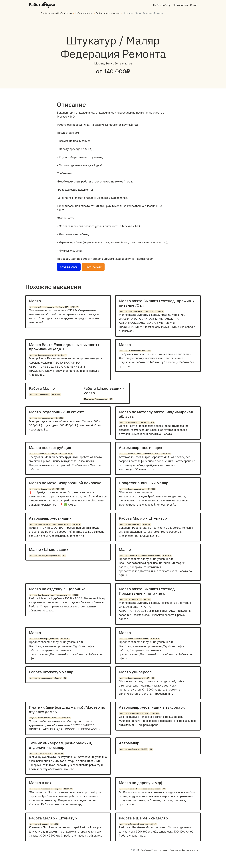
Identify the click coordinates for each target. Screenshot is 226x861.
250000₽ (154, 714)
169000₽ (59, 418)
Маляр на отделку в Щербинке (57, 589)
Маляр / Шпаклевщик (48, 549)
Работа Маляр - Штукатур (143, 518)
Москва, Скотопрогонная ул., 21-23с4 (136, 311)
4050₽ (75, 595)
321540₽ (159, 311)
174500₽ (147, 524)
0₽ (149, 351)
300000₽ (67, 454)
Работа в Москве (83, 13)
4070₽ (147, 599)
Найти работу (161, 5)
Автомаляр (129, 743)
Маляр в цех (40, 783)
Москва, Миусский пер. (130, 524)
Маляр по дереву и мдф (141, 783)
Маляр (35, 301)
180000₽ (66, 718)
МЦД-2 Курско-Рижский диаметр (45, 718)
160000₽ (56, 395)
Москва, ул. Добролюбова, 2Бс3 (134, 714)
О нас (193, 5)
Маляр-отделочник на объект (56, 412)
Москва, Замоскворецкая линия (44, 639)
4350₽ (153, 824)
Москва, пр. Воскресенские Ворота (45, 678)
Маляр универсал (135, 672)
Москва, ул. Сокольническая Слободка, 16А (49, 307)
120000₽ (68, 789)
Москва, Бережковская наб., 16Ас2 (45, 454)
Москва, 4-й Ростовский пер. (132, 351)
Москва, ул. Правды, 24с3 (41, 754)
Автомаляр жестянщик (50, 518)
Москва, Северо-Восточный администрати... (50, 524)
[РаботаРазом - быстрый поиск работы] (42, 5)
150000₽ (60, 489)
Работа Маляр (42, 388)
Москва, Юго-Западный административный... (50, 595)
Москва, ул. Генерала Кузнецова (134, 824)
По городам (180, 5)
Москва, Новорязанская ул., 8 (43, 355)
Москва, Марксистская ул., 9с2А (134, 423)
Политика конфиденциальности (184, 850)
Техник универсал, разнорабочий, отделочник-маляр (60, 745)
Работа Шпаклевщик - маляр (103, 390)
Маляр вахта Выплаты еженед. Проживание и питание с (147, 591)
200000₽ (166, 454)
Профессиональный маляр (143, 483)
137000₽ (54, 824)
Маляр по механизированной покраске (65, 483)
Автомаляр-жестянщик (140, 447)
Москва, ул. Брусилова (39, 395)
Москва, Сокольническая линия (134, 639)
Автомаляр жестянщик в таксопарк (152, 707)
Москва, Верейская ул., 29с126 (133, 749)
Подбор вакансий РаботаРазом (56, 13)
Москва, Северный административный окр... (139, 454)
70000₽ (151, 489)
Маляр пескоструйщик (50, 447)
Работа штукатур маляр (51, 672)
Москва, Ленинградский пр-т (133, 489)
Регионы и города (160, 850)
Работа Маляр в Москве (108, 13)
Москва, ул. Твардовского (95, 399)
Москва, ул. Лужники (39, 824)
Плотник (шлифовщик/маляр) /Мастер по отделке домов (67, 709)
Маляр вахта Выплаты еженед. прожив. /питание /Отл (156, 303)
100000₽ (59, 754)
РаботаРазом (144, 258)
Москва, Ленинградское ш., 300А (134, 678)
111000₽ (74, 307)
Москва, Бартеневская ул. (41, 418)
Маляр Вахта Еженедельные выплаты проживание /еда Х (64, 346)
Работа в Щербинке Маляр (143, 818)
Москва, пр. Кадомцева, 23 (42, 489)
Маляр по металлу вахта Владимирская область (156, 414)
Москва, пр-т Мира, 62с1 (130, 599)
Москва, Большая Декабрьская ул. (45, 556)
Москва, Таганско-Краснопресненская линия (140, 556)
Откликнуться (68, 266)
